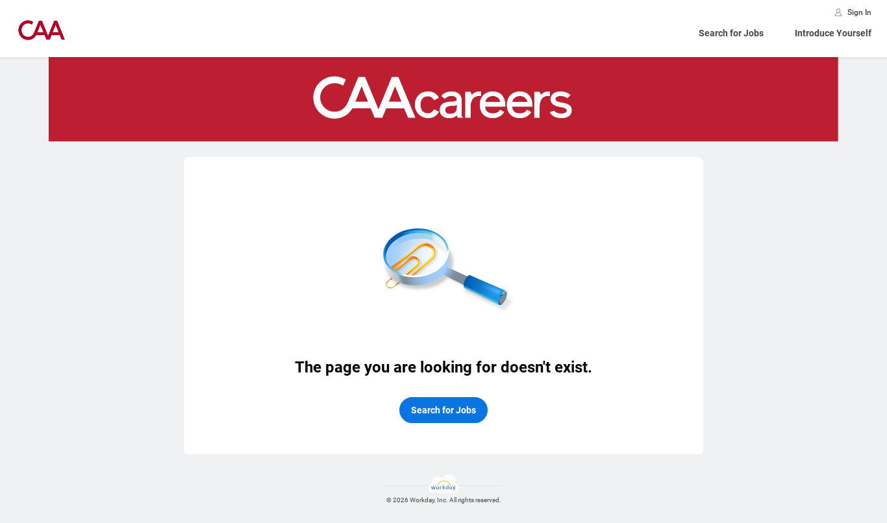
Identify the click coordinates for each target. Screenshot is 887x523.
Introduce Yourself (833, 33)
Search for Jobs (731, 33)
